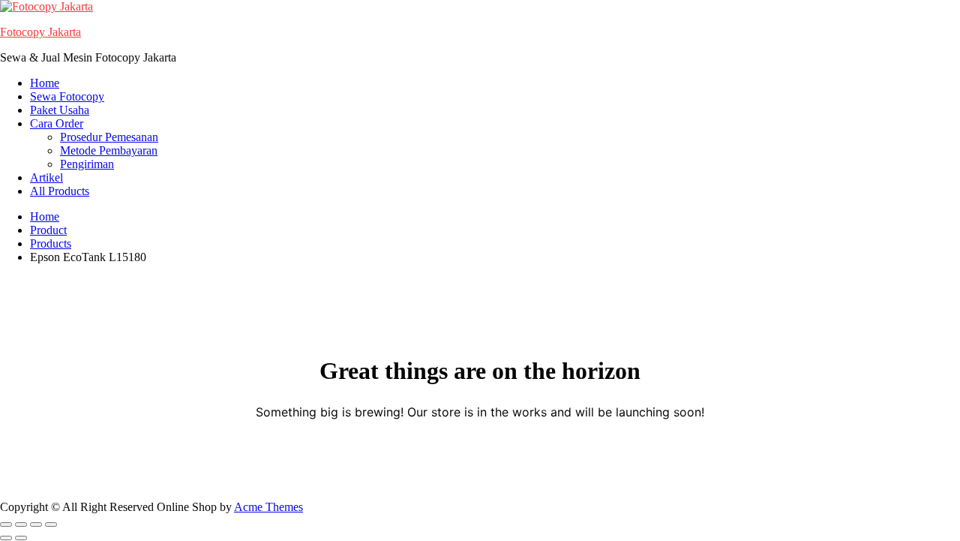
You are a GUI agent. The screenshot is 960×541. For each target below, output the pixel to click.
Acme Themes (268, 506)
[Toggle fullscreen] (21, 524)
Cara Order (56, 123)
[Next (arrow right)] (21, 538)
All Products (59, 191)
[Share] (36, 524)
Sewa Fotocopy (67, 96)
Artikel (46, 177)
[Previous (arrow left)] (6, 538)
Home (44, 83)
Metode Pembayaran (109, 150)
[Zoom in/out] (6, 524)
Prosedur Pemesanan (109, 137)
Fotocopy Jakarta (40, 32)
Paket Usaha (59, 110)
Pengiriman (87, 164)
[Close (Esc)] (51, 524)
